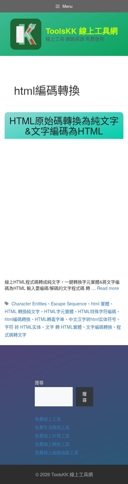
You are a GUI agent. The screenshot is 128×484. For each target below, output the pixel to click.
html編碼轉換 (17, 319)
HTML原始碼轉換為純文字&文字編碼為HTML (64, 125)
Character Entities (29, 303)
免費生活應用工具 (52, 427)
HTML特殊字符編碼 (97, 311)
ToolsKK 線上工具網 (82, 30)
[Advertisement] (64, 212)
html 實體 (100, 303)
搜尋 (39, 382)
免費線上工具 (48, 419)
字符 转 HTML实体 (23, 327)
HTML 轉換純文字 (22, 311)
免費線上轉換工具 (52, 444)
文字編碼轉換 (99, 327)
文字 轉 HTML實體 (63, 327)
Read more (108, 288)
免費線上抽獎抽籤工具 (56, 452)
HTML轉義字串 (49, 319)
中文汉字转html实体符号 (92, 319)
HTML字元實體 (59, 311)
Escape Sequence (69, 303)
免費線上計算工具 (52, 435)
